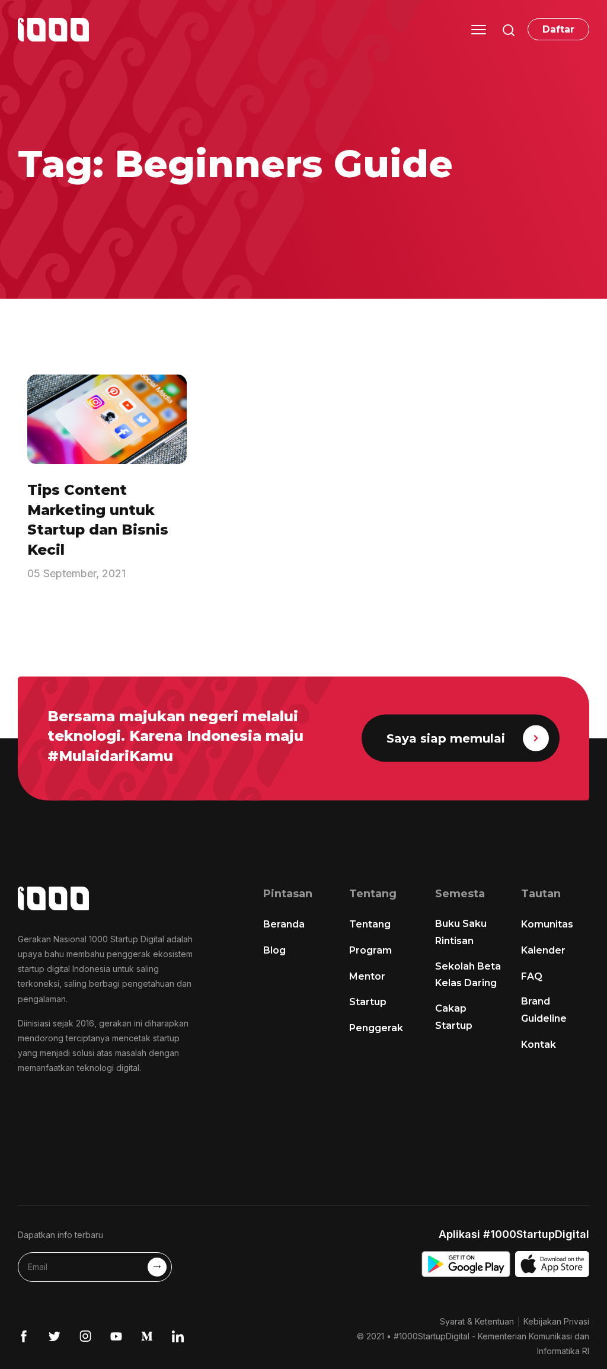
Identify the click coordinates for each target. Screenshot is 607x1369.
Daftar (558, 29)
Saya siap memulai (445, 738)
